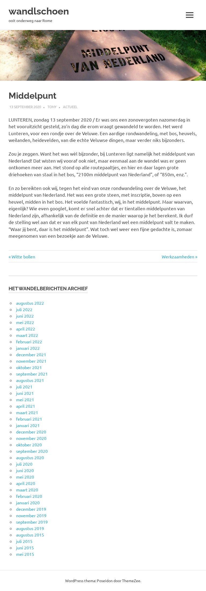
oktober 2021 (29, 367)
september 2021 (32, 373)
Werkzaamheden (178, 256)
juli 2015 (24, 541)
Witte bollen (23, 256)
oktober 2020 (29, 444)
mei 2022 (25, 322)
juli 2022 (24, 309)
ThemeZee (131, 580)
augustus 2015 (30, 534)
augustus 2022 (30, 303)
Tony (52, 106)
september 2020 (32, 451)
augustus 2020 (30, 457)
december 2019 (31, 509)
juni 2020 (25, 470)
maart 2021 (27, 412)
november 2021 (31, 361)
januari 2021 (28, 425)
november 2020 (31, 438)
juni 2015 (25, 547)
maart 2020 (27, 489)
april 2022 (25, 328)
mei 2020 (25, 476)
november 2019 (31, 515)
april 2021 (25, 406)
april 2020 (25, 483)
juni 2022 (25, 315)
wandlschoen (39, 11)
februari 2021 (29, 418)
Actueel (70, 106)
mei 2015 (25, 554)
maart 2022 (27, 335)
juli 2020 (24, 464)
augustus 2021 (30, 380)
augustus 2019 (30, 528)
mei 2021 (25, 399)
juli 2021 (24, 386)
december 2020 (31, 431)
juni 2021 (25, 393)
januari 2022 (28, 348)
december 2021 (31, 354)
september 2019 (32, 521)
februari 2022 (29, 341)
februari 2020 (29, 496)
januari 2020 (28, 502)
